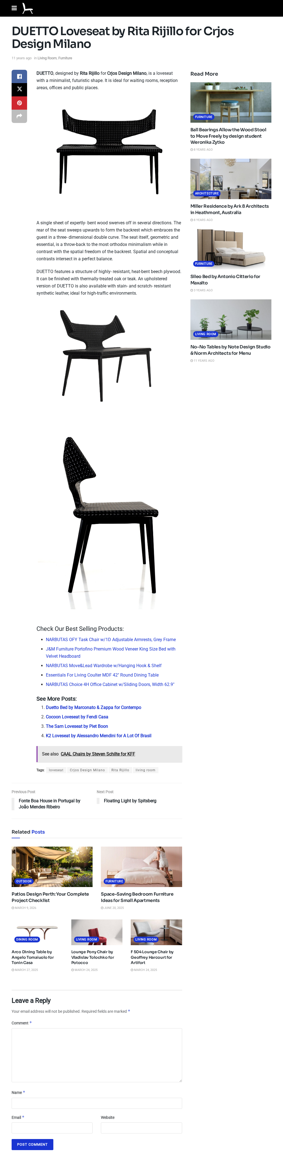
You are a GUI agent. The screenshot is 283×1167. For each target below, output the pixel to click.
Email (18, 1117)
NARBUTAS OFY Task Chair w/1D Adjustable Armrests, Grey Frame (111, 639)
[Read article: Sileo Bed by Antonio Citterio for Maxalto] (230, 249)
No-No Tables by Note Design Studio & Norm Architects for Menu (230, 350)
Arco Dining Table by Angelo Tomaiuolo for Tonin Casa (33, 957)
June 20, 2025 (113, 908)
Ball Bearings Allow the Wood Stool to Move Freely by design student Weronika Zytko (228, 136)
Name (18, 1092)
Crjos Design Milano (87, 770)
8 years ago (203, 149)
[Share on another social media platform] (19, 116)
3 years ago (203, 290)
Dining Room (27, 939)
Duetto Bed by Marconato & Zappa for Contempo (93, 707)
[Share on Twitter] (19, 89)
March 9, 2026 (25, 908)
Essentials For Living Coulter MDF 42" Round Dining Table (102, 675)
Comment (22, 1022)
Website (107, 1117)
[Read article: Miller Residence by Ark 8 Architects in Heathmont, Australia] (230, 179)
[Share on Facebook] (19, 76)
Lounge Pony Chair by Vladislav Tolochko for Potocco (92, 957)
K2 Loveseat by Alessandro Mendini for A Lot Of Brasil (98, 735)
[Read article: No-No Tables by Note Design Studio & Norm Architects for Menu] (230, 319)
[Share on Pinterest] (19, 103)
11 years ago (22, 58)
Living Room (47, 58)
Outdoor (24, 881)
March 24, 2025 (86, 970)
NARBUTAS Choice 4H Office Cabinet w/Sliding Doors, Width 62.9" (110, 684)
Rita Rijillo (120, 770)
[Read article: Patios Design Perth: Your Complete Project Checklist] (52, 867)
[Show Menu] (14, 8)
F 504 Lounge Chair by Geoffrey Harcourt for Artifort (152, 957)
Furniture (65, 58)
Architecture (207, 193)
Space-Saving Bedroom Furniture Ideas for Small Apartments (137, 897)
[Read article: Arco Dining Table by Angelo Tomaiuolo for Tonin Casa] (37, 932)
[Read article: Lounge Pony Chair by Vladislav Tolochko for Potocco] (97, 932)
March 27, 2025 (26, 970)
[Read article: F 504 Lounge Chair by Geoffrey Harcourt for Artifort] (156, 932)
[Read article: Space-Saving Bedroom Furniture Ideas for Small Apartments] (141, 867)
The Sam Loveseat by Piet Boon (77, 726)
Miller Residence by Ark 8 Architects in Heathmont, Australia (229, 209)
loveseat (56, 770)
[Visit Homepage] (27, 8)
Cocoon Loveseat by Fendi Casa (77, 716)
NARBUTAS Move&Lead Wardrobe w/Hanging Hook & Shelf (104, 665)
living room (146, 770)
